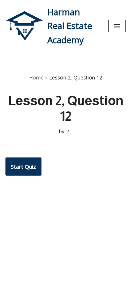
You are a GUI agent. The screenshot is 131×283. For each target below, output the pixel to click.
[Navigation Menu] (117, 26)
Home (36, 77)
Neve (12, 275)
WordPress (71, 275)
